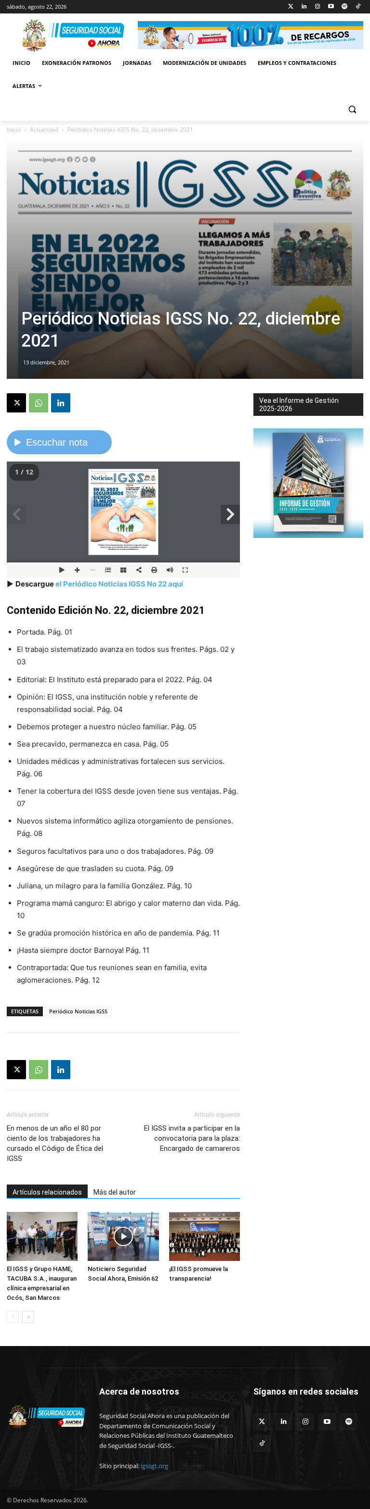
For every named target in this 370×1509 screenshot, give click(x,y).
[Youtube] (331, 6)
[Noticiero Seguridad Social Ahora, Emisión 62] (123, 1236)
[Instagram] (317, 6)
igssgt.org (154, 1465)
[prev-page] (13, 1317)
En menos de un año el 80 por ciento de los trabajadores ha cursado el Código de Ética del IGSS (55, 1143)
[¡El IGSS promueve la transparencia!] (204, 1236)
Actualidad (44, 129)
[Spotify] (344, 6)
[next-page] (28, 1317)
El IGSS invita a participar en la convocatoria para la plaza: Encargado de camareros (192, 1138)
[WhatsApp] (38, 402)
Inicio (14, 129)
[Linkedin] (304, 6)
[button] (352, 109)
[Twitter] (290, 6)
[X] (16, 402)
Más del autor (114, 1192)
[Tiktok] (357, 6)
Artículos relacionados (47, 1192)
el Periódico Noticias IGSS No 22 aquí (119, 583)
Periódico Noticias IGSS (78, 1011)
